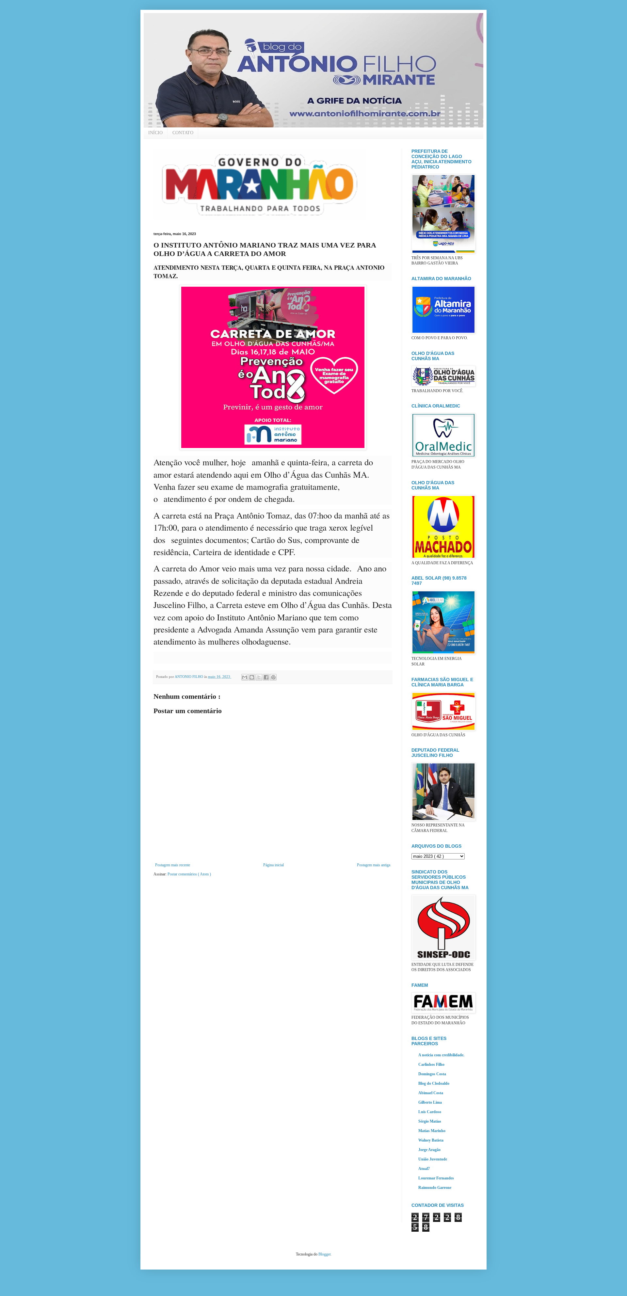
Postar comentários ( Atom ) (189, 874)
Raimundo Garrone (434, 1187)
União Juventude (432, 1159)
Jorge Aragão (429, 1149)
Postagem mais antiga (373, 865)
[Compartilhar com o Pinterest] (273, 677)
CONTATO (182, 132)
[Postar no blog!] (252, 677)
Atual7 (424, 1168)
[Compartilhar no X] (259, 677)
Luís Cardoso (429, 1112)
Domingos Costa (432, 1074)
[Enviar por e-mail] (244, 677)
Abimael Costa (430, 1093)
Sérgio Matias (429, 1121)
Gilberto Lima (430, 1102)
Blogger (324, 1254)
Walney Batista (430, 1140)
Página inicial (273, 865)
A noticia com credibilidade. (441, 1055)
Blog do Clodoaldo (433, 1083)
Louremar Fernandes (436, 1178)
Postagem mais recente (172, 865)
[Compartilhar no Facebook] (266, 677)
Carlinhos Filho (431, 1064)
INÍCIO (155, 132)
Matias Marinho (431, 1130)
